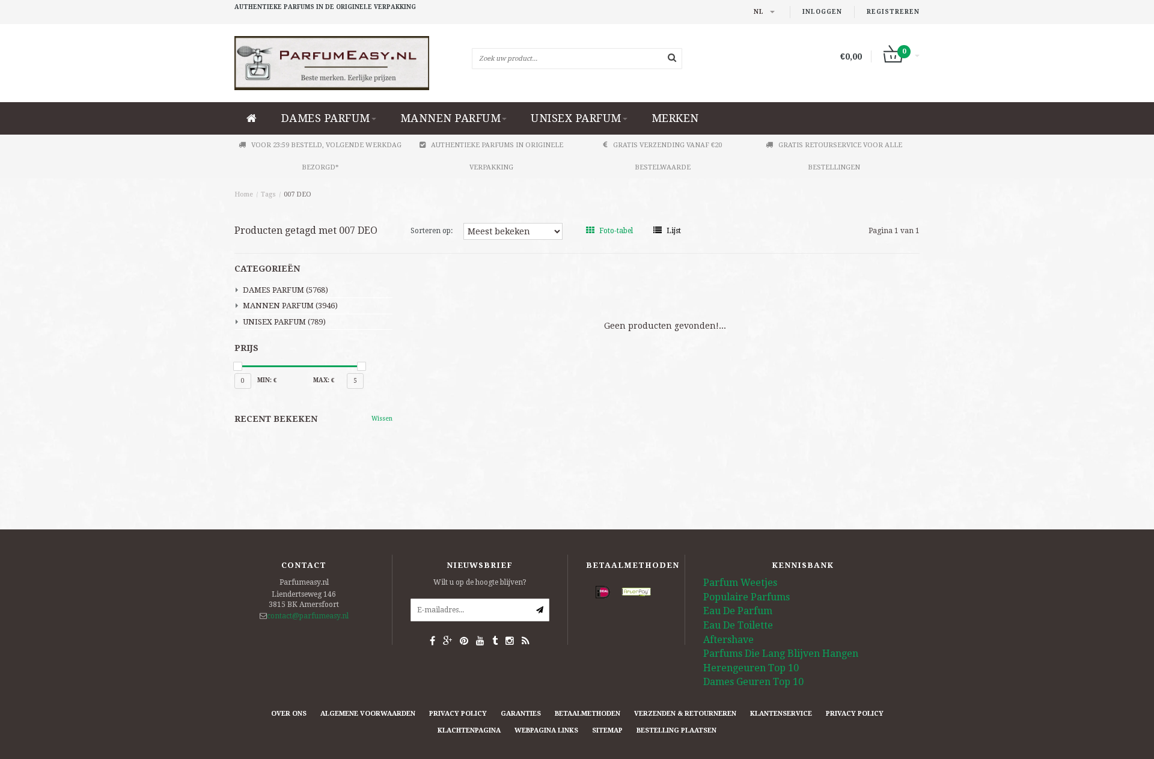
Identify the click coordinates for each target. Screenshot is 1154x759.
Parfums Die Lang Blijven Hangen (780, 653)
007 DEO (297, 194)
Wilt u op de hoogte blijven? (480, 582)
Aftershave (728, 639)
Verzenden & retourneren (685, 714)
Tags (268, 194)
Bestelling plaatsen (676, 730)
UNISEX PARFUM (576, 118)
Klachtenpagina (469, 730)
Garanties (521, 714)
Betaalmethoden (587, 714)
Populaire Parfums (746, 597)
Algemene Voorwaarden (367, 714)
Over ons (289, 714)
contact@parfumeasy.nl (308, 616)
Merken (675, 118)
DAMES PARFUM (325, 118)
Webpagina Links (546, 730)
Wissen (381, 418)
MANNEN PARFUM (450, 118)
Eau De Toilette (738, 625)
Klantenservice (781, 714)
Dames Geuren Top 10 (753, 681)
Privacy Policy (458, 714)
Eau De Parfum (737, 611)
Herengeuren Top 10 (751, 668)
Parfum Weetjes (740, 582)
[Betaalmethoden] (603, 593)
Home (243, 194)
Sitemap (607, 730)
